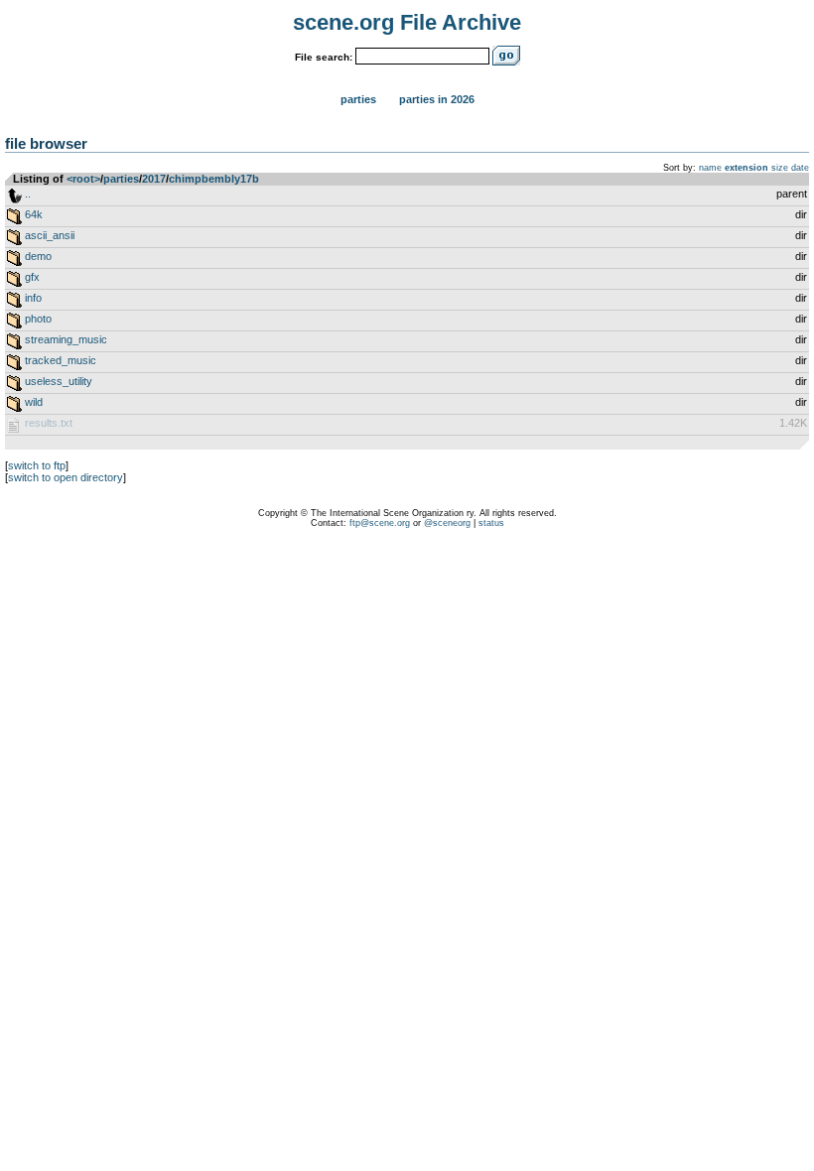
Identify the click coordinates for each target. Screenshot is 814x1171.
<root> (83, 179)
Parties (358, 99)
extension (746, 168)
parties (121, 179)
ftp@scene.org (379, 523)
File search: (323, 57)
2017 (154, 179)
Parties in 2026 (437, 99)
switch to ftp (37, 465)
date (800, 168)
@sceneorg (447, 523)
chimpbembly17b (214, 179)
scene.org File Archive (407, 22)
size (779, 168)
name (710, 168)
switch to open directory (65, 477)
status (491, 523)
